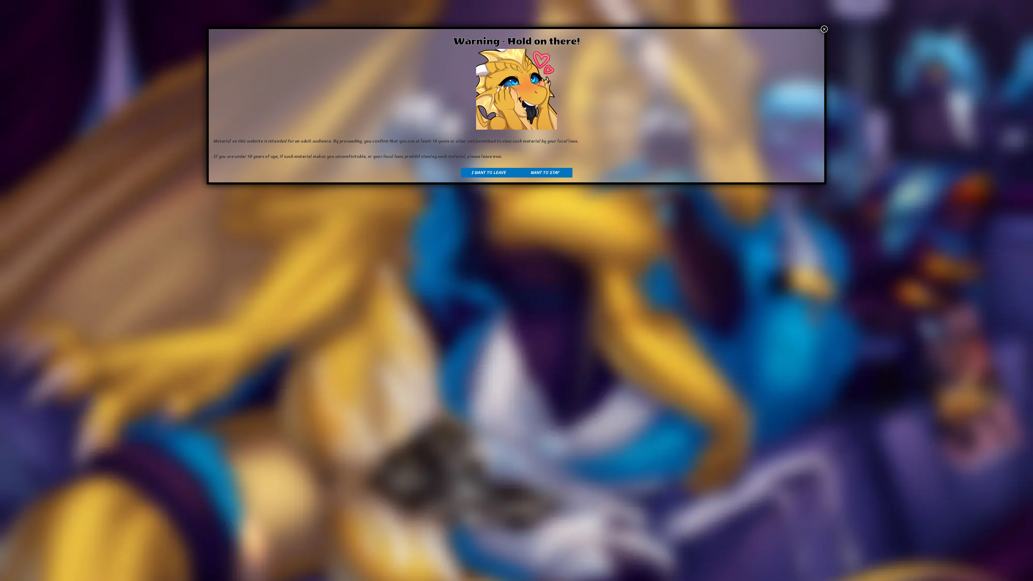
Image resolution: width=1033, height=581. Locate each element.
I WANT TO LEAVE (489, 172)
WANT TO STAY (545, 172)
